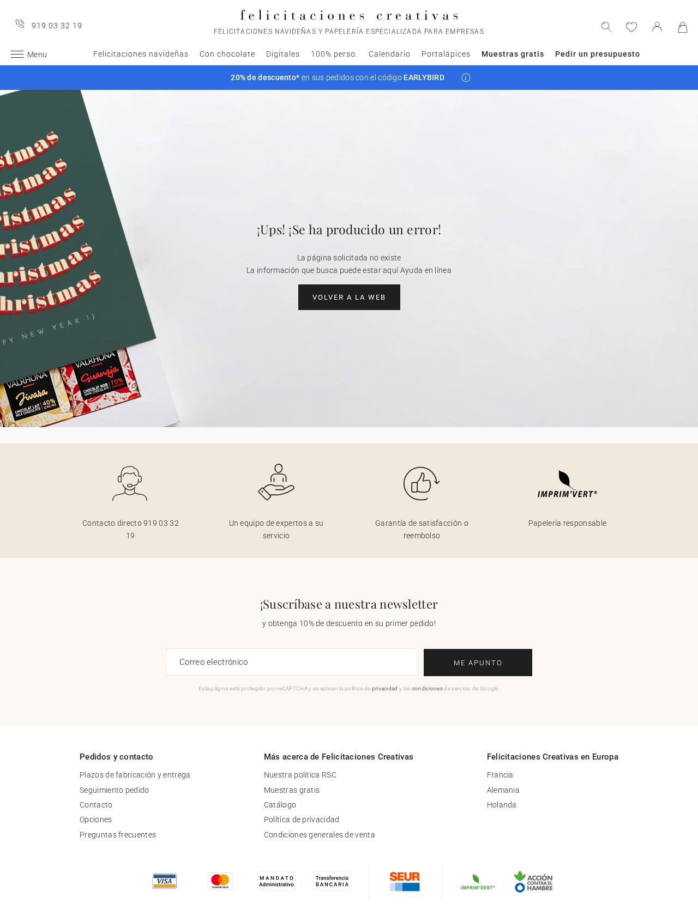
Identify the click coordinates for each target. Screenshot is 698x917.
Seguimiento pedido (114, 790)
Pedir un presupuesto (597, 54)
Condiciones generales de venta (319, 834)
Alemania (503, 790)
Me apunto (478, 663)
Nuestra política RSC (300, 774)
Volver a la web (349, 297)
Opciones (96, 819)
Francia (500, 774)
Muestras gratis (513, 54)
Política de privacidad (302, 819)
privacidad (385, 688)
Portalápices (446, 54)
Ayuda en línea (426, 270)
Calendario (390, 54)
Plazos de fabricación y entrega (135, 774)
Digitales (283, 54)
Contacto (96, 804)
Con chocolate (227, 54)
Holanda (502, 804)
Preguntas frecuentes (118, 834)
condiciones (427, 688)
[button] (466, 77)
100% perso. (334, 54)
